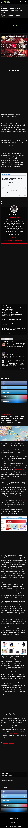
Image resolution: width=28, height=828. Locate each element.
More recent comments (7, 371)
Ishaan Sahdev (9, 15)
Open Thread (12, 815)
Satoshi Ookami (10, 353)
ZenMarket (22, 500)
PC (1, 6)
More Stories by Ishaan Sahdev (14, 240)
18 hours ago (13, 365)
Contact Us (12, 817)
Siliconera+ (20, 815)
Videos (12, 204)
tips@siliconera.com (17, 826)
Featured (3, 414)
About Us (5, 817)
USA (9, 204)
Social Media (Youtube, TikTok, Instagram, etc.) (12, 191)
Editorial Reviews (9, 182)
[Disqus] (14, 261)
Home (5, 815)
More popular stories (7, 333)
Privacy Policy (14, 818)
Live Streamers (8, 185)
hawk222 (8, 343)
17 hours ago (8, 357)
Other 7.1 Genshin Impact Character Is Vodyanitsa (12, 349)
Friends (6, 188)
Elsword (5, 204)
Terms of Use (21, 817)
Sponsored (8, 414)
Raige (7, 360)
